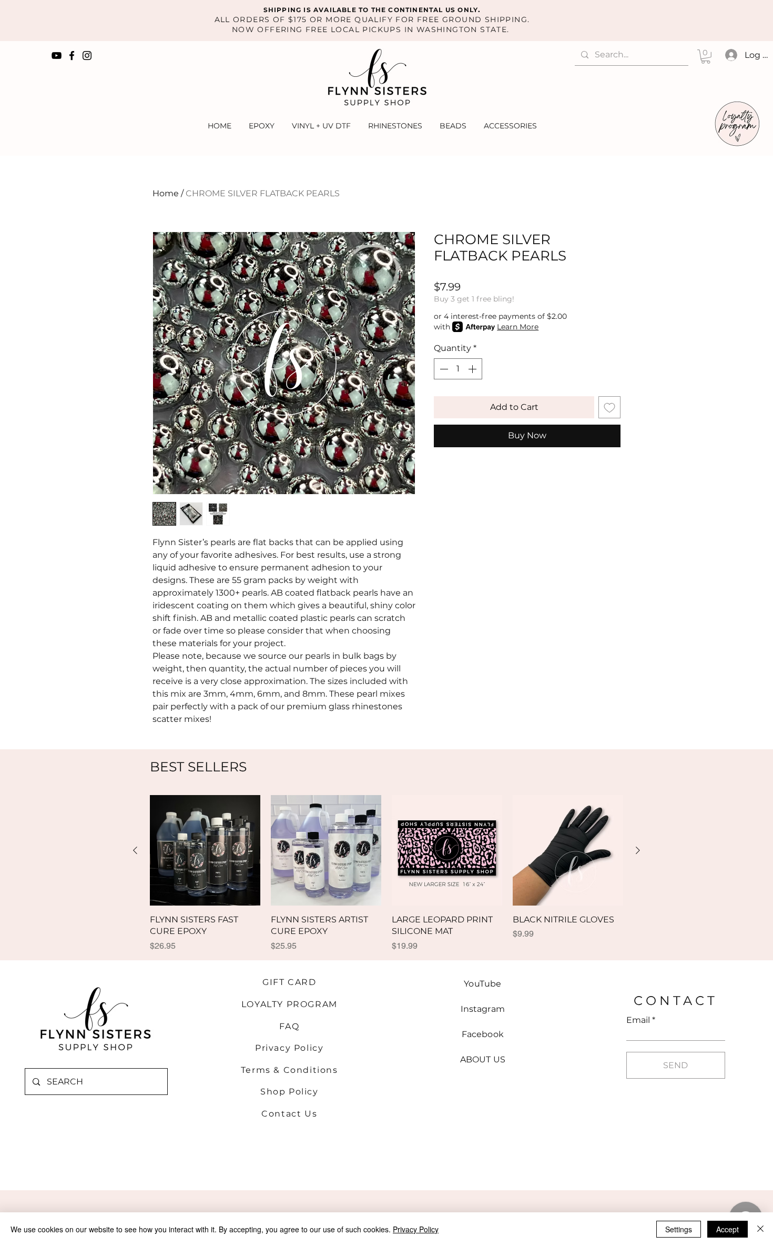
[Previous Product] (135, 850)
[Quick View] (205, 850)
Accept (727, 1229)
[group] (386, 878)
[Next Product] (638, 850)
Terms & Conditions (289, 1070)
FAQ (289, 1026)
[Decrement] (442, 369)
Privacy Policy (289, 1048)
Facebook (483, 1034)
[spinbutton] (458, 369)
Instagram (483, 1009)
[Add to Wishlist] (609, 407)
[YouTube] (56, 55)
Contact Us (289, 1114)
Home (165, 193)
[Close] (760, 1229)
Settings (678, 1229)
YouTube (482, 984)
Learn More (517, 326)
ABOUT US (482, 1059)
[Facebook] (72, 55)
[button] (705, 56)
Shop (274, 1092)
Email (638, 1020)
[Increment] (473, 369)
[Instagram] (87, 55)
